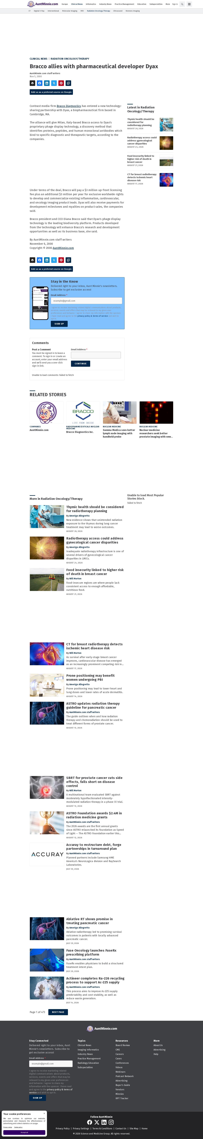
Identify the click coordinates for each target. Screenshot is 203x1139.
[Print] (32, 83)
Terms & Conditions (102, 1128)
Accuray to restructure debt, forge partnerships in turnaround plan (93, 847)
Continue (80, 363)
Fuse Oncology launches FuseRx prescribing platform (91, 952)
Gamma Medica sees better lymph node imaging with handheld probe (119, 433)
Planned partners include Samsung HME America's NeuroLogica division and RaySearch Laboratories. (93, 861)
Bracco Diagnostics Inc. (79, 432)
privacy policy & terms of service (92, 316)
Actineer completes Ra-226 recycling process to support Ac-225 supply (95, 980)
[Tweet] (54, 83)
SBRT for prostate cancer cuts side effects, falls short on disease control (94, 782)
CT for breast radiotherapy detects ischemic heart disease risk (141, 177)
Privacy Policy (63, 1128)
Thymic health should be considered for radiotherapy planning (140, 122)
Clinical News (39, 58)
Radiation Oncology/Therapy (70, 58)
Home (144, 1128)
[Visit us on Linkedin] (104, 1122)
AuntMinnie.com (63, 248)
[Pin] (61, 83)
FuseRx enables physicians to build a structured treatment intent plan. (94, 965)
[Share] (39, 83)
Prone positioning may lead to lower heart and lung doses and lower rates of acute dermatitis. (94, 690)
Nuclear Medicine (112, 426)
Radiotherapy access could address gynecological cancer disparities (142, 140)
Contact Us (120, 1128)
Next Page (58, 1012)
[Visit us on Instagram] (111, 1122)
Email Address (59, 295)
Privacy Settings (81, 1128)
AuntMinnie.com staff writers (45, 73)
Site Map (134, 1128)
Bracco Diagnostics (69, 106)
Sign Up (59, 323)
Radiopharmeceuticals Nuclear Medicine (82, 427)
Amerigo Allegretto (79, 515)
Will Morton (75, 578)
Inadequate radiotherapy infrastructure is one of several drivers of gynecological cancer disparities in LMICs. (95, 555)
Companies (35, 426)
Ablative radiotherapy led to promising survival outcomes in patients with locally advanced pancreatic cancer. (94, 935)
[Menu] (189, 4)
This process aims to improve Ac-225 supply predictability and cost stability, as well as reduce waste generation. (92, 995)
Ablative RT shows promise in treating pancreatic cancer (89, 921)
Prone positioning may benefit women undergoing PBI (90, 678)
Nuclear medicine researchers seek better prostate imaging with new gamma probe (155, 434)
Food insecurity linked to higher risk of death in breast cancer (140, 159)
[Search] (182, 4)
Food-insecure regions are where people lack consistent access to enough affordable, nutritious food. (92, 586)
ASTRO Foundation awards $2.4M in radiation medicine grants (94, 815)
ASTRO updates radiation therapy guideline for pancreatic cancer (93, 705)
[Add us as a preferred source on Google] (68, 83)
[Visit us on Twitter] (96, 1122)
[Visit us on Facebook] (89, 1122)
